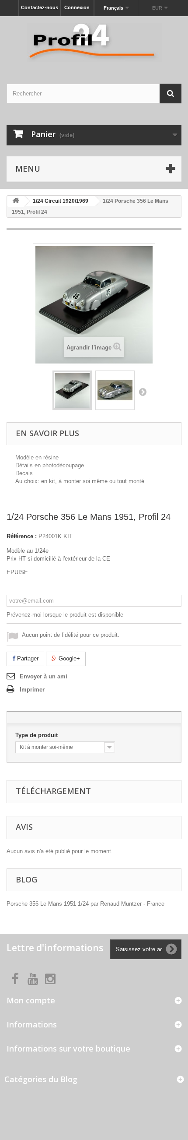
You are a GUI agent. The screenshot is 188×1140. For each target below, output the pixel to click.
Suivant (142, 391)
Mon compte (31, 1000)
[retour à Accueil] (15, 201)
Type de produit (37, 735)
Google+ (68, 658)
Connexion (77, 7)
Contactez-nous (39, 7)
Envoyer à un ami (43, 676)
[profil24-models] (94, 42)
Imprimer (32, 689)
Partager (26, 658)
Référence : (22, 536)
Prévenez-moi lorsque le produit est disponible (65, 614)
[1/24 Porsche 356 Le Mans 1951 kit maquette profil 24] (72, 390)
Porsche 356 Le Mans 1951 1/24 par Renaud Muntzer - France (85, 903)
